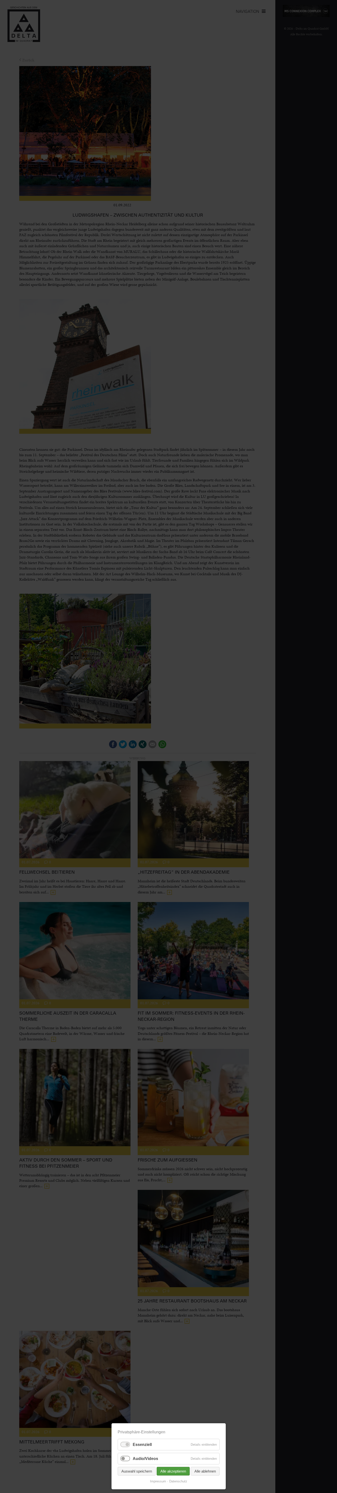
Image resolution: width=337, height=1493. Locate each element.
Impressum (158, 1481)
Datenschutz (178, 1481)
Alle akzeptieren (173, 1471)
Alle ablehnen (205, 1471)
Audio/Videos (145, 1459)
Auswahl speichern (136, 1471)
